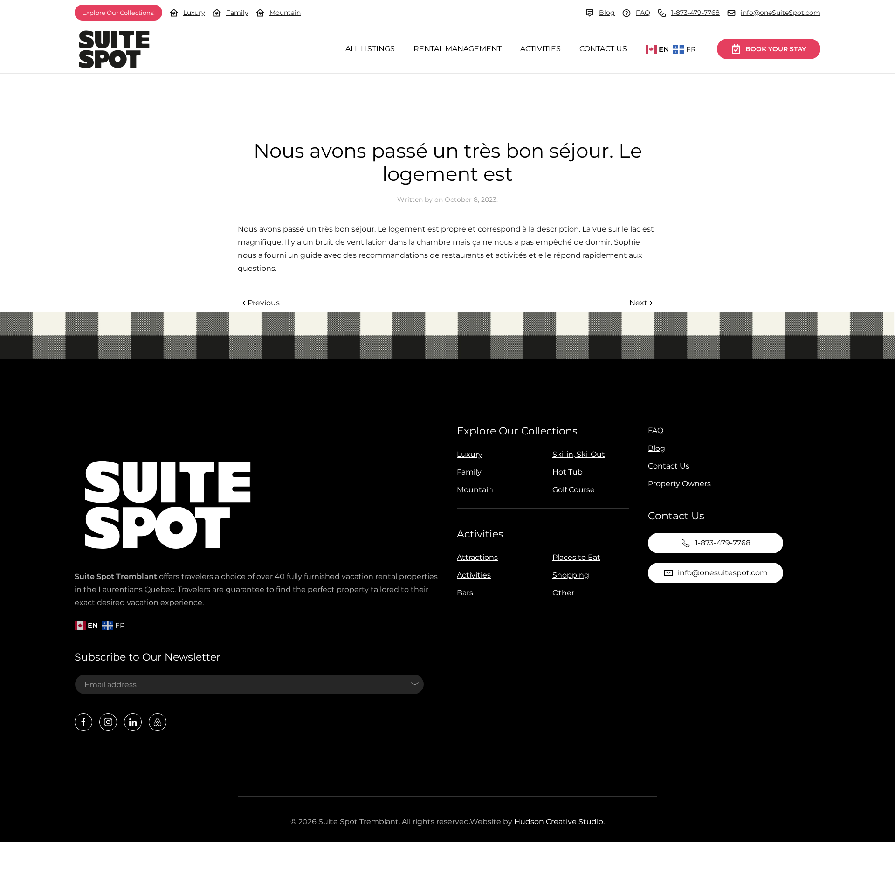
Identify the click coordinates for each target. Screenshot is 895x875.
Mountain (285, 12)
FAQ (643, 12)
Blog (607, 12)
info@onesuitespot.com (723, 572)
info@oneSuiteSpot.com (780, 12)
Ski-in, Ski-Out (578, 454)
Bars (465, 592)
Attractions (477, 557)
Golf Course (573, 489)
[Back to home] (114, 49)
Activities (540, 48)
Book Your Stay (775, 49)
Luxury (194, 12)
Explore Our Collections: (118, 12)
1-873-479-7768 (695, 12)
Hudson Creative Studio (558, 821)
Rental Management (457, 48)
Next (638, 302)
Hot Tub (567, 472)
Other (563, 592)
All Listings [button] (370, 48)
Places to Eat (576, 557)
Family (237, 12)
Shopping (570, 575)
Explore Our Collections (517, 431)
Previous (264, 302)
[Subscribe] (415, 684)
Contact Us (603, 48)
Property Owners (679, 483)
